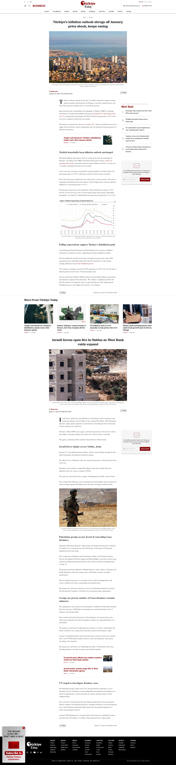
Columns (133, 742)
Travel (98, 749)
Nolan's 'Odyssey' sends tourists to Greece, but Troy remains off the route (71, 327)
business (39, 5)
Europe (63, 742)
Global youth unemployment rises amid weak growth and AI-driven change (137, 327)
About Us (54, 760)
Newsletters (62, 760)
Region (65, 662)
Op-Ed (132, 745)
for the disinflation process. (85, 263)
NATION (66, 11)
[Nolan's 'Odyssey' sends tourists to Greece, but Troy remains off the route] (71, 314)
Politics (52, 742)
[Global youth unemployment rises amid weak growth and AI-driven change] (137, 314)
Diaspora (52, 749)
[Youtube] (34, 752)
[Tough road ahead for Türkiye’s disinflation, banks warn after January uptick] (107, 140)
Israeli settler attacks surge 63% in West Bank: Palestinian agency (81, 669)
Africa (74, 742)
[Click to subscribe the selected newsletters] (145, 179)
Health (98, 745)
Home (84, 17)
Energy (87, 747)
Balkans (63, 749)
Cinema (110, 745)
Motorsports (122, 749)
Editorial (132, 747)
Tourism (87, 749)
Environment (100, 747)
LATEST (47, 11)
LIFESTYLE (102, 11)
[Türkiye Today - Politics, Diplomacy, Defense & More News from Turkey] (88, 4)
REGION (75, 11)
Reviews (110, 754)
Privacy (80, 760)
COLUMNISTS (57, 11)
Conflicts (75, 749)
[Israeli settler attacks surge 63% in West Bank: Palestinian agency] (107, 669)
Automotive (88, 754)
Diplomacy (53, 747)
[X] (27, 752)
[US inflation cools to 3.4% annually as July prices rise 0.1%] (104, 314)
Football (121, 742)
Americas (75, 745)
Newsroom (54, 91)
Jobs (75, 760)
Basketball (122, 745)
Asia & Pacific (76, 747)
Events (110, 749)
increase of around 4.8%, (87, 124)
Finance (87, 745)
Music (110, 747)
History (110, 742)
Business (91, 17)
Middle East (64, 747)
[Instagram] (31, 752)
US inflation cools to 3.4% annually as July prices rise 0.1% (103, 326)
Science (98, 754)
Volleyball (121, 747)
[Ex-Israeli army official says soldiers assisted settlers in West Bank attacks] (107, 658)
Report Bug (96, 760)
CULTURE (111, 11)
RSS (91, 760)
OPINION (133, 740)
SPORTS (120, 11)
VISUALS (128, 11)
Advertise (86, 760)
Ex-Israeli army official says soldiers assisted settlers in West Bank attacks (83, 658)
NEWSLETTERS (148, 5)
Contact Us (69, 760)
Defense (52, 745)
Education (99, 742)
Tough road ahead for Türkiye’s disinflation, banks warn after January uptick (82, 139)
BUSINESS (92, 11)
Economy (87, 742)
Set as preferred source (133, 5)
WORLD (83, 11)
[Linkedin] (41, 752)
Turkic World (64, 745)
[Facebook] (37, 752)
